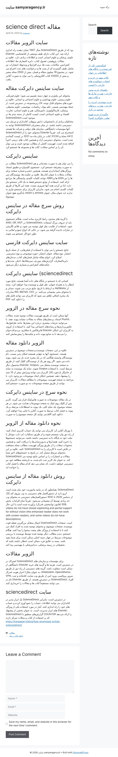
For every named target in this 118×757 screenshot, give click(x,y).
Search (92, 24)
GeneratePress (80, 752)
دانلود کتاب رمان (16, 636)
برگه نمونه (104, 7)
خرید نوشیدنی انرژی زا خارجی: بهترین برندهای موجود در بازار (100, 106)
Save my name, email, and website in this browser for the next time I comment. (40, 723)
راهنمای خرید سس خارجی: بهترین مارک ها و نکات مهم (100, 93)
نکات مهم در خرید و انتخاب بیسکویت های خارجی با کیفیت (99, 81)
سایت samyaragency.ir (25, 7)
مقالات (12, 633)
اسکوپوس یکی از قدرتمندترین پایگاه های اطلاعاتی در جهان (100, 69)
